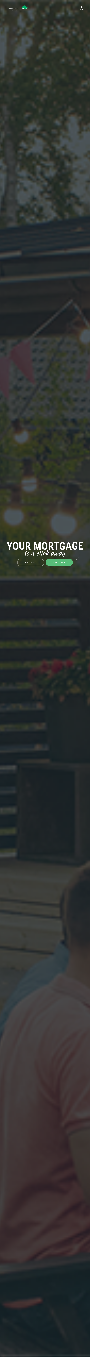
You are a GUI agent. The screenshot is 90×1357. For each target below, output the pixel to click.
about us (30, 562)
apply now (59, 562)
